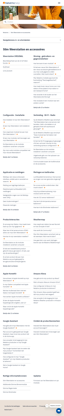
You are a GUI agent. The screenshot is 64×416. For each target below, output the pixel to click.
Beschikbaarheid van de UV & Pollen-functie (15, 62)
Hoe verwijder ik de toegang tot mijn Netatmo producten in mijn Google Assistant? (15, 342)
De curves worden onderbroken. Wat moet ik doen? (46, 186)
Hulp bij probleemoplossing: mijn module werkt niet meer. (45, 192)
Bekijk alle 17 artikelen (41, 212)
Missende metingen (9, 205)
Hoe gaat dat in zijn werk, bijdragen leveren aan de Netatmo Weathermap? (47, 241)
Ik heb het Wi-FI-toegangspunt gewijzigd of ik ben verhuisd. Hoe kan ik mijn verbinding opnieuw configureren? (47, 143)
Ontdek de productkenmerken (47, 321)
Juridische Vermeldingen (12, 406)
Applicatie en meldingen (13, 172)
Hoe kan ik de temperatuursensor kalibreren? (45, 202)
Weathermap (39, 219)
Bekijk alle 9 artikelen (10, 157)
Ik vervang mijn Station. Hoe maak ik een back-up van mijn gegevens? (16, 225)
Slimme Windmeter (9, 392)
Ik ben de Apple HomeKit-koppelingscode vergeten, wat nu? (14, 302)
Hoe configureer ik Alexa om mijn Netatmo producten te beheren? (45, 287)
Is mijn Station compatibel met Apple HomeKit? (15, 286)
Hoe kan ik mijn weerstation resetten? (15, 236)
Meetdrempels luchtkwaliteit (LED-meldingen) (14, 190)
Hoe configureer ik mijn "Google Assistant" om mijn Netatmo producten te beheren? (16, 359)
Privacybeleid (43, 406)
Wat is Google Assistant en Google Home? (14, 366)
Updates (37, 376)
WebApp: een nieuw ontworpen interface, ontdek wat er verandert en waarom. (15, 179)
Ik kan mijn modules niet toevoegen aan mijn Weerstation (16, 139)
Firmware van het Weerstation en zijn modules (46, 382)
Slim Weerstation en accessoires (14, 381)
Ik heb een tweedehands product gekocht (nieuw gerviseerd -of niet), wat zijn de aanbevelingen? (16, 251)
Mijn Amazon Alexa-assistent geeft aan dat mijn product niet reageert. (47, 293)
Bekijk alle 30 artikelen (11, 210)
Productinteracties (11, 219)
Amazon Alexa (40, 273)
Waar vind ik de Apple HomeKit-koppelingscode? (13, 308)
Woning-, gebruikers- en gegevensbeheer (44, 57)
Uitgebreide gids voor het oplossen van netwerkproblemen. (47, 157)
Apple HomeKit (9, 273)
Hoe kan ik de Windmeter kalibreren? (46, 207)
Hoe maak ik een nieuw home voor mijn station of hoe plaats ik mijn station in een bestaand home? (47, 88)
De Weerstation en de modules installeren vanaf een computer (13, 145)
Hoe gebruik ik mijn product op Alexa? (46, 278)
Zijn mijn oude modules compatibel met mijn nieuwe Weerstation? (16, 151)
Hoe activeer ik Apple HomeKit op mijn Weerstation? (16, 279)
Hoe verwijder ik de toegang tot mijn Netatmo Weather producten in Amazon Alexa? (47, 300)
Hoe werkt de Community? (43, 230)
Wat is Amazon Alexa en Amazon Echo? (47, 282)
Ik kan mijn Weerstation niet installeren (16, 126)
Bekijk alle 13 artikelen (11, 313)
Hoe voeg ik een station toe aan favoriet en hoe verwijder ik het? (47, 225)
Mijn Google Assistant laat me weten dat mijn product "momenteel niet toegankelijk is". (16, 351)
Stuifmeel (6, 67)
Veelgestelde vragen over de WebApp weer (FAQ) (15, 196)
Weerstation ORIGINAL (13, 56)
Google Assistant (10, 321)
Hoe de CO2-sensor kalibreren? (44, 197)
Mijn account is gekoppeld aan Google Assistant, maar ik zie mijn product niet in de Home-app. (16, 334)
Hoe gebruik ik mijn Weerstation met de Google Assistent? (16, 327)
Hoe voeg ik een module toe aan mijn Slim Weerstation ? (15, 133)
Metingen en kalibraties (44, 172)
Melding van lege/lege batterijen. (14, 185)
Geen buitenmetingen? (11, 201)
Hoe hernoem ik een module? (44, 63)
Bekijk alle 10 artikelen (41, 107)
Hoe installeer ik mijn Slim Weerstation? (16, 120)
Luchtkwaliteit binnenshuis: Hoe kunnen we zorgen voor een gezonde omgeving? (47, 178)
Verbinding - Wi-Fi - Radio (44, 115)
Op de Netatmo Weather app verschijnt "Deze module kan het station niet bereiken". (47, 135)
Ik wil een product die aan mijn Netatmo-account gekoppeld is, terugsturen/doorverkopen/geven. (14, 259)
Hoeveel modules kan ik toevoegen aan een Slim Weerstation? (47, 333)
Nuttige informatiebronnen (15, 376)
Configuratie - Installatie (13, 115)
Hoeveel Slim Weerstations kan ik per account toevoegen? (46, 327)
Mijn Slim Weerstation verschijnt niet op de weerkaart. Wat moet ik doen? (47, 235)
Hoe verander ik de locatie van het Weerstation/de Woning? (45, 96)
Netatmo (5, 32)
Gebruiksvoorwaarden (30, 406)
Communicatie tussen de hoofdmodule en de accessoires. (47, 163)
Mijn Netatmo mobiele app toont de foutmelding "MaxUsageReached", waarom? (46, 80)
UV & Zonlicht (7, 71)
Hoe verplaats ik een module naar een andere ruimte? (46, 102)
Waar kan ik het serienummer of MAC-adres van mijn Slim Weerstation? (16, 231)
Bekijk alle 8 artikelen (10, 266)
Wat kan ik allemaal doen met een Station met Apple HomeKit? (14, 292)
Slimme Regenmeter (10, 388)
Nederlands (8, 410)
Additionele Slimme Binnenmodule (15, 384)
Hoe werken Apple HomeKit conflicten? (16, 297)
